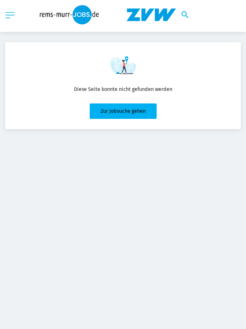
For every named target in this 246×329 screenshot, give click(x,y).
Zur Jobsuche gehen (123, 111)
